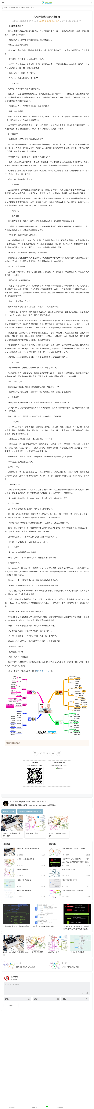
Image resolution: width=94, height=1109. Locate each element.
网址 (64, 999)
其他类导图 (25, 8)
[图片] (87, 993)
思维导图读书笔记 (53, 21)
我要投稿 (34, 1107)
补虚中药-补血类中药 (69, 880)
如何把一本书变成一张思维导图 (28, 849)
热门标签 (12, 1107)
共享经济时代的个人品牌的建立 (73, 890)
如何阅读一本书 (32, 833)
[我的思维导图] (47, 2)
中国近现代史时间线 (24, 890)
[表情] (82, 993)
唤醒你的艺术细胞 (68, 869)
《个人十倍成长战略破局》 (74, 926)
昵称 (6, 999)
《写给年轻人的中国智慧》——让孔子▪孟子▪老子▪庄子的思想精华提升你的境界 (76, 862)
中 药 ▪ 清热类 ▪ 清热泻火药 (13, 926)
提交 (11, 1005)
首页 (5, 8)
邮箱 (35, 999)
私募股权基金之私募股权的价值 (73, 849)
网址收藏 (60, 1107)
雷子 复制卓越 (20, 802)
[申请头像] (88, 977)
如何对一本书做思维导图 (25, 859)
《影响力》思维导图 (24, 880)
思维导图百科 (14, 8)
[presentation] (78, 907)
